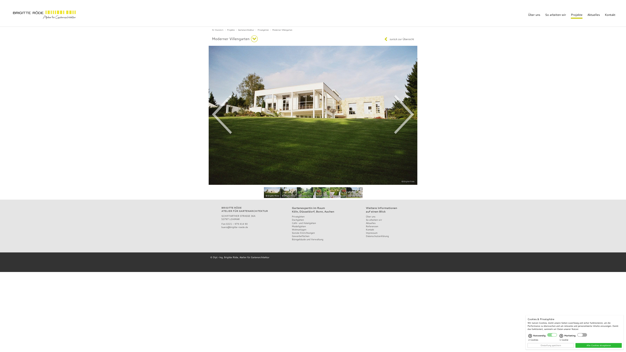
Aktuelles (593, 15)
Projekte (576, 15)
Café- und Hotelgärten (304, 223)
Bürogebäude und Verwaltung (307, 239)
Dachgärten (298, 219)
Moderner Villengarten (282, 30)
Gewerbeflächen (300, 236)
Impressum (372, 232)
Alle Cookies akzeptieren (599, 345)
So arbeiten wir (555, 15)
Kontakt (610, 15)
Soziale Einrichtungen (303, 232)
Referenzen (372, 226)
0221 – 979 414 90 (237, 223)
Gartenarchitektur (246, 30)
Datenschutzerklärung (377, 236)
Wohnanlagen (299, 229)
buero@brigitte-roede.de (234, 227)
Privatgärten (263, 30)
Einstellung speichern (551, 345)
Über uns (534, 15)
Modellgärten (299, 226)
